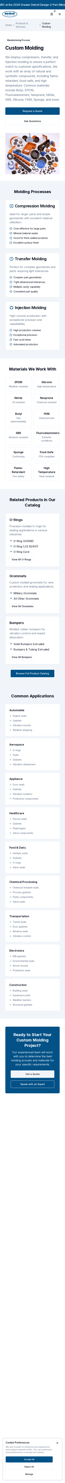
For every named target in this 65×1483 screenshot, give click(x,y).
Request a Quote (32, 111)
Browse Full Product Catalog (32, 673)
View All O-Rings (21, 559)
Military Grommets (25, 593)
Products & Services (22, 25)
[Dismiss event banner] (61, 5)
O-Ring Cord (21, 551)
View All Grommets (23, 606)
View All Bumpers (22, 657)
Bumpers (17, 623)
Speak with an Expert (32, 1084)
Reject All (29, 1466)
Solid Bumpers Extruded (29, 644)
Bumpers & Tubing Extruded (31, 649)
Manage (29, 1474)
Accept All (29, 1459)
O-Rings (16, 520)
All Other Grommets (26, 598)
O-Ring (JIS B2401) (26, 546)
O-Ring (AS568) (24, 541)
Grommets (18, 576)
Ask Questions (32, 121)
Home (8, 25)
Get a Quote (33, 1074)
